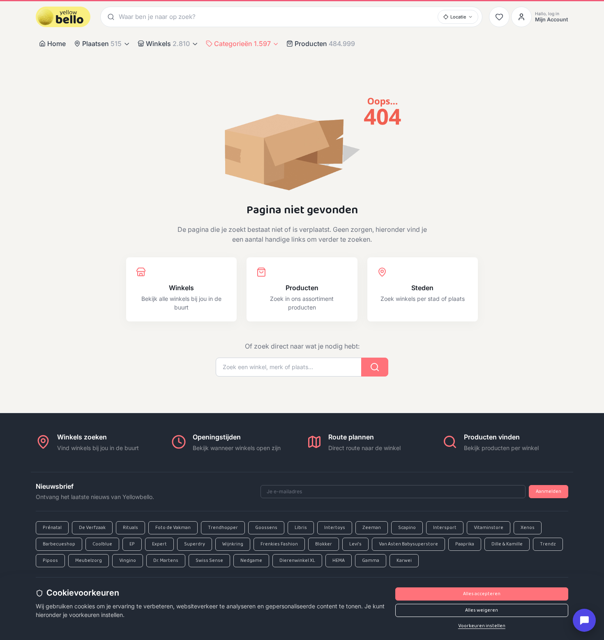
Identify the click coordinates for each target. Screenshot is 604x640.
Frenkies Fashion (279, 544)
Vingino (127, 561)
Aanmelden (548, 492)
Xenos (528, 528)
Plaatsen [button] (102, 43)
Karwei (404, 561)
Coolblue (102, 544)
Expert (159, 544)
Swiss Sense (209, 561)
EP (132, 544)
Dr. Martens (165, 561)
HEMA (338, 561)
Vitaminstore (488, 528)
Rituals (130, 528)
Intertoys (334, 528)
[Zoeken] (109, 17)
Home (56, 43)
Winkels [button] (168, 43)
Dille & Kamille (507, 544)
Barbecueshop (59, 544)
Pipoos (50, 561)
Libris (301, 528)
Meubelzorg (88, 561)
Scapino (407, 528)
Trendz (548, 544)
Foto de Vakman (173, 528)
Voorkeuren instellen (481, 626)
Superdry (194, 544)
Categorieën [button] (242, 43)
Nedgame (251, 561)
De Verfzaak (92, 528)
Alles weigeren (481, 610)
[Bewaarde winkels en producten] (499, 17)
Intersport (444, 528)
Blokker (323, 544)
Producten (325, 43)
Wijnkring (232, 544)
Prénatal (52, 528)
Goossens (266, 528)
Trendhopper (223, 528)
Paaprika (464, 544)
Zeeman (371, 528)
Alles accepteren (481, 594)
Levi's (355, 544)
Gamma (370, 561)
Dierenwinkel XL (297, 561)
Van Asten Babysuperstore (408, 544)
